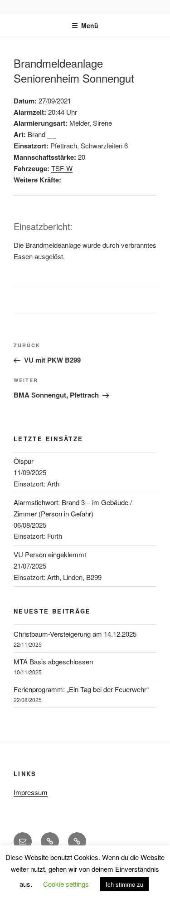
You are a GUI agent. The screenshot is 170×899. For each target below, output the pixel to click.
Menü (89, 25)
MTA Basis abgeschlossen (53, 661)
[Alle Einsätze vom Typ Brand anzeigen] (51, 135)
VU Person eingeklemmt (50, 554)
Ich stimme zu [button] (124, 884)
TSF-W (62, 168)
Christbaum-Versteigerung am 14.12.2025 (75, 634)
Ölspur (24, 461)
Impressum (31, 792)
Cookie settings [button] (66, 884)
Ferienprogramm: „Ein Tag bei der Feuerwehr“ (81, 689)
